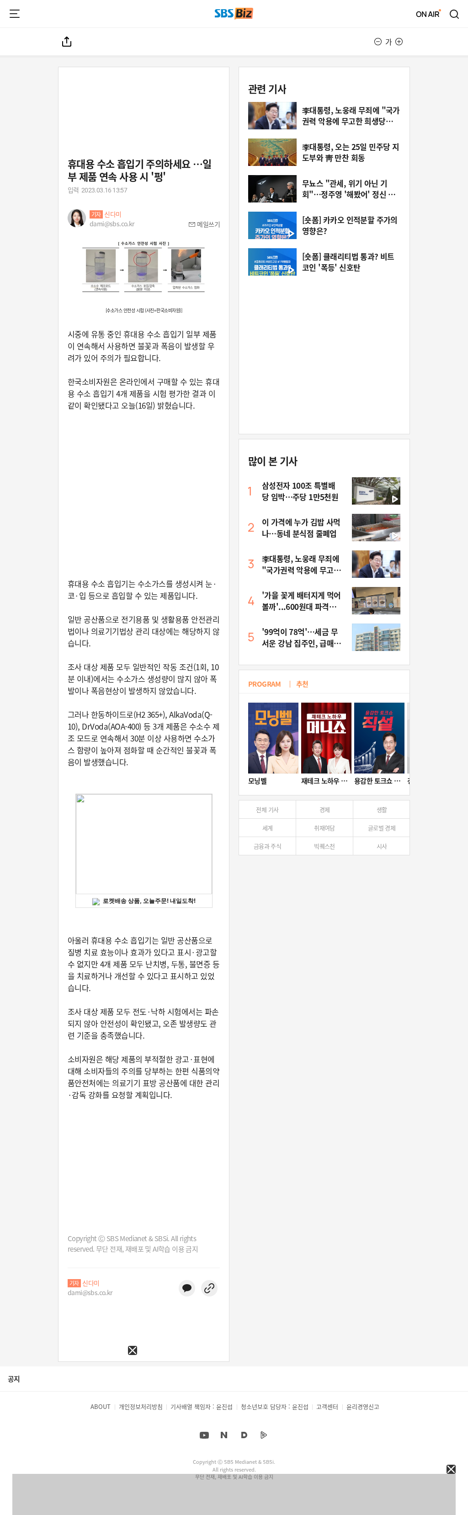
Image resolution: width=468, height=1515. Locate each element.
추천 (302, 683)
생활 (382, 809)
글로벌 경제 (381, 827)
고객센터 (327, 1406)
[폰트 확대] (399, 41)
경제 (324, 809)
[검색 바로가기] (454, 13)
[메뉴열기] (14, 13)
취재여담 (324, 827)
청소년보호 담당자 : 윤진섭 (274, 1406)
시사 (382, 846)
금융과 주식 (267, 846)
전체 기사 (267, 809)
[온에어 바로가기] (428, 13)
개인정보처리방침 (141, 1406)
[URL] (209, 1288)
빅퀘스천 (324, 846)
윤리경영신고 (362, 1406)
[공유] (67, 41)
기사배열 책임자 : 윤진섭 (201, 1406)
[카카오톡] (186, 1288)
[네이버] (224, 1435)
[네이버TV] (264, 1435)
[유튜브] (204, 1435)
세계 (267, 827)
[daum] (244, 1435)
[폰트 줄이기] (378, 41)
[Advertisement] (68, 1412)
